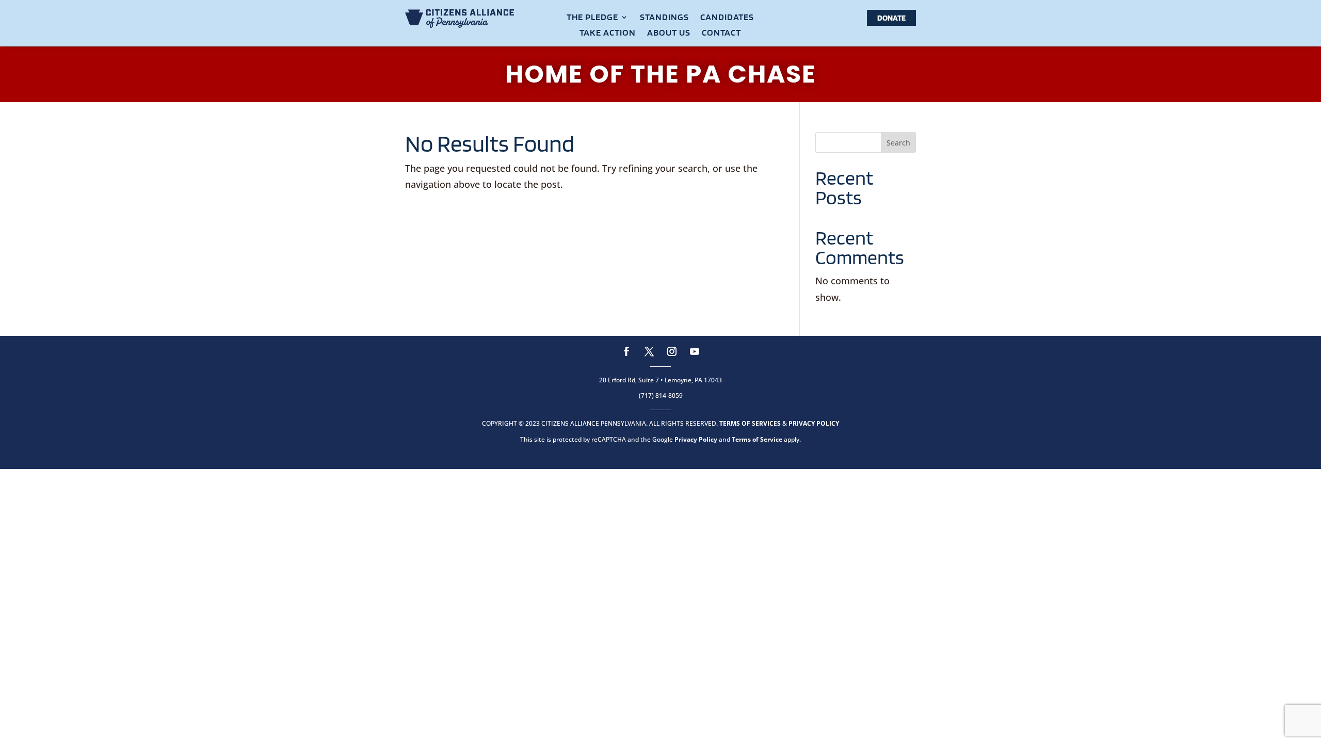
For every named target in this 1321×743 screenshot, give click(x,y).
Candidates (727, 17)
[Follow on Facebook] (626, 351)
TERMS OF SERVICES (750, 423)
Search (898, 143)
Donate (891, 18)
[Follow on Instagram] (672, 351)
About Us (668, 33)
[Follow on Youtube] (694, 351)
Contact (721, 33)
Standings (664, 17)
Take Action (607, 33)
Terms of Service (757, 439)
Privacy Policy (695, 439)
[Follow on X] (649, 351)
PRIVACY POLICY (813, 423)
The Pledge (592, 17)
